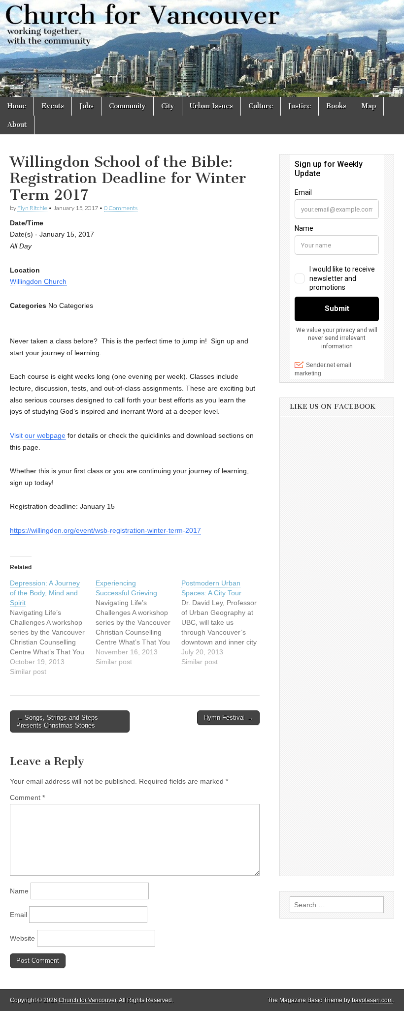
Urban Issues (211, 106)
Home (16, 106)
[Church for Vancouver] (202, 48)
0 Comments (120, 208)
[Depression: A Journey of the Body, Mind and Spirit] (53, 627)
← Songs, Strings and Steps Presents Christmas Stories (57, 721)
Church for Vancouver (87, 1000)
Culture (260, 106)
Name (19, 891)
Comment (27, 797)
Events (52, 106)
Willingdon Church (38, 281)
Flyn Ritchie (32, 208)
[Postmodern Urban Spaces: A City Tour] (224, 622)
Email (18, 915)
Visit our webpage (38, 435)
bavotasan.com (372, 1000)
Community (127, 106)
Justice (299, 106)
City (167, 106)
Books (336, 106)
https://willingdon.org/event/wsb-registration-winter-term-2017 (105, 530)
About (17, 125)
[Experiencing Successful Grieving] (138, 622)
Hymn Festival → (228, 717)
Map (369, 106)
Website (22, 938)
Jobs (86, 106)
